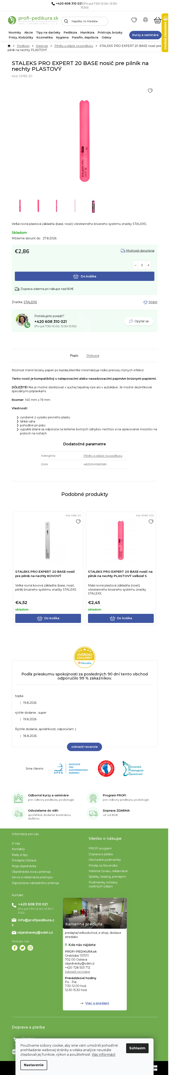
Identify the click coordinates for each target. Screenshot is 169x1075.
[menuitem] (15, 32)
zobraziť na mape (77, 971)
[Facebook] (15, 948)
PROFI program (100, 848)
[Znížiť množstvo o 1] (135, 265)
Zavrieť (40, 302)
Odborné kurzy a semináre (48, 795)
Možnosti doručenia (140, 250)
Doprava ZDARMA (116, 810)
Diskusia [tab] (93, 355)
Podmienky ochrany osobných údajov (103, 884)
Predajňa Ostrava (24, 860)
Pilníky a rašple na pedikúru (102, 455)
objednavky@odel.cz (35, 932)
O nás (16, 843)
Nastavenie (34, 1065)
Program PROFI (114, 795)
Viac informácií (103, 1054)
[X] (22, 948)
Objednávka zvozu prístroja (31, 872)
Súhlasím (137, 1048)
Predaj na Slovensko (103, 865)
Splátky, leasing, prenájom (107, 876)
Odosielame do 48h (43, 810)
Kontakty (18, 849)
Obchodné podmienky (105, 860)
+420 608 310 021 (69, 3)
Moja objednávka (24, 866)
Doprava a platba (101, 854)
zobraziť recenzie (84, 747)
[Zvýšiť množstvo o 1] (148, 265)
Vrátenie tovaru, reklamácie (108, 871)
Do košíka (88, 276)
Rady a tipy (20, 855)
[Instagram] (30, 948)
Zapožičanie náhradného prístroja (35, 883)
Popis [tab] (74, 355)
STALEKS (30, 302)
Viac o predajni (97, 1003)
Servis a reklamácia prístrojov (32, 877)
